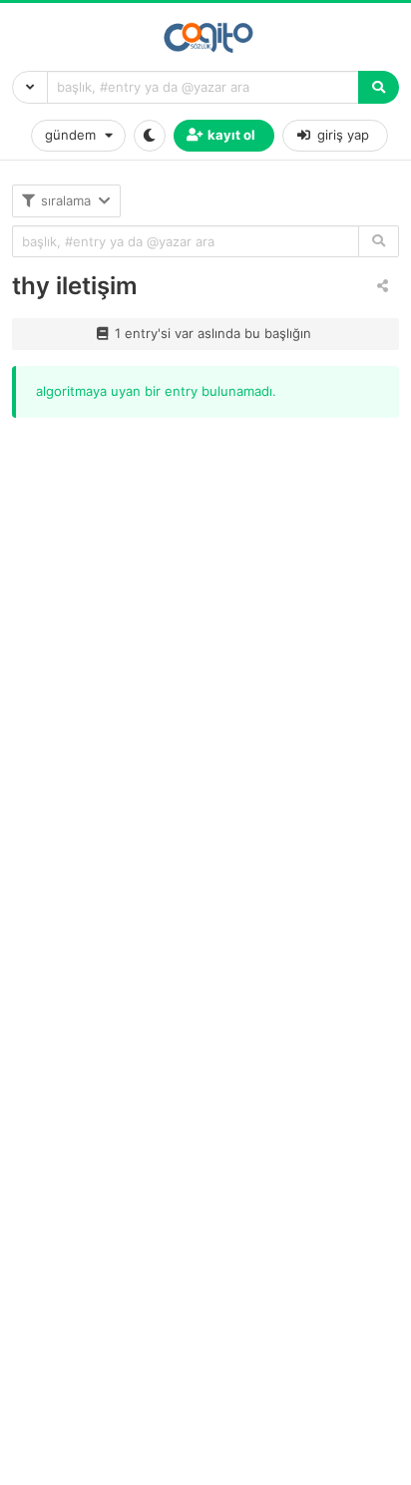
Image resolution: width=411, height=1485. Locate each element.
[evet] (378, 241)
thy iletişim (75, 285)
